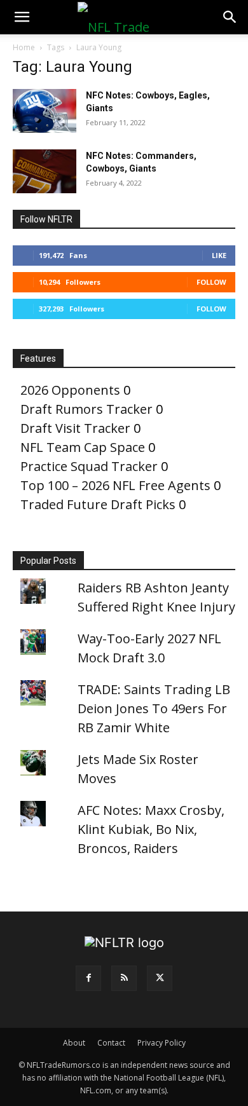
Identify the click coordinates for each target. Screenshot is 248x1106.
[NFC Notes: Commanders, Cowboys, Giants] (44, 171)
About (74, 1042)
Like (219, 255)
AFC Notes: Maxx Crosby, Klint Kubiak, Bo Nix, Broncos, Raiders (151, 829)
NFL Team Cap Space (82, 447)
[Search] (230, 17)
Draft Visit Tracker (75, 428)
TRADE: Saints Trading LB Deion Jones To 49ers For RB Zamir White (154, 708)
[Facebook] (88, 978)
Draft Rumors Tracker (86, 409)
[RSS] (124, 978)
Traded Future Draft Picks (98, 504)
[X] (159, 978)
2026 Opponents (70, 390)
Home (24, 47)
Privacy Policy (161, 1042)
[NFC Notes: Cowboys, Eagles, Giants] (44, 111)
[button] (21, 17)
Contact (111, 1042)
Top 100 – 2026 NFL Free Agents (115, 485)
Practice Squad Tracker (89, 466)
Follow (211, 282)
